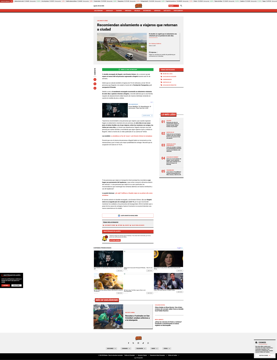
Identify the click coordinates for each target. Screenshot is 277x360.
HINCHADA (128, 10)
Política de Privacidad (129, 355)
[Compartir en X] (94, 83)
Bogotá (127, 225)
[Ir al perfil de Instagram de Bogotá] (138, 343)
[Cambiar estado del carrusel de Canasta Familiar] (11, 1)
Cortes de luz (167, 82)
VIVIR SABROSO (178, 10)
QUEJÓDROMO (98, 10)
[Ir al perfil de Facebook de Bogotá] (128, 343)
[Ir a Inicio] (138, 6)
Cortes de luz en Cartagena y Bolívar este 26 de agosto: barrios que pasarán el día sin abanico (173, 136)
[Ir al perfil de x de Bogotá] (133, 343)
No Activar (16, 285)
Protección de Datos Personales (157, 355)
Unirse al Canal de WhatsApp (129, 69)
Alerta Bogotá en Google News (129, 215)
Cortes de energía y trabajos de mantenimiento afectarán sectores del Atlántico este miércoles (173, 149)
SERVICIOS (157, 10)
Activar (6, 285)
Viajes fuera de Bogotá (138, 225)
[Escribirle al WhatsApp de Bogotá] (148, 343)
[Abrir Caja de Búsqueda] (181, 6)
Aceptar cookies (263, 355)
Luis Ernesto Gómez (110, 225)
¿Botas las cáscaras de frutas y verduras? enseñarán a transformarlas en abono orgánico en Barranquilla (168, 323)
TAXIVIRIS (119, 10)
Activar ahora (115, 240)
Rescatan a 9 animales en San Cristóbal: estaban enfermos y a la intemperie (137, 318)
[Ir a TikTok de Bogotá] (143, 343)
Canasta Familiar (5, 1)
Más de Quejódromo (107, 300)
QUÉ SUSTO (167, 10)
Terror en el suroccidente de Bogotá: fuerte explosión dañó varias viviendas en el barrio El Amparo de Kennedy (173, 161)
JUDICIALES (109, 10)
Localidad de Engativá (169, 85)
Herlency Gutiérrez (156, 43)
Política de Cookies (264, 352)
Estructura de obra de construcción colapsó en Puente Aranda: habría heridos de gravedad (172, 124)
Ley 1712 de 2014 (138, 357)
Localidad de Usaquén (169, 76)
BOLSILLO (137, 10)
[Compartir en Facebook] (94, 79)
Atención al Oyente (142, 355)
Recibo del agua (167, 73)
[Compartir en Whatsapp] (94, 88)
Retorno (120, 225)
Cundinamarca (167, 79)
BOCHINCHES (147, 10)
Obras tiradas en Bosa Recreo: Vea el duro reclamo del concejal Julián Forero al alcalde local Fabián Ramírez (169, 309)
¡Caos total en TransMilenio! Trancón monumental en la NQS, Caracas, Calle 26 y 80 (173, 173)
